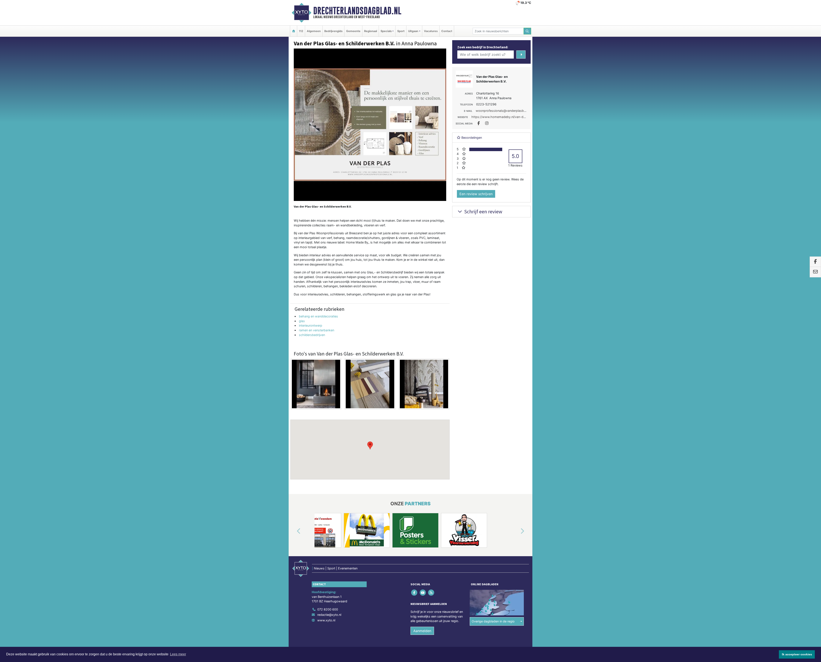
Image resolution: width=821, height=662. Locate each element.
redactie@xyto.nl (329, 614)
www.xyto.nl (326, 620)
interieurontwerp (310, 325)
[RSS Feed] (431, 592)
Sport (401, 31)
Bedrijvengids (333, 31)
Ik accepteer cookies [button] (797, 654)
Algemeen (314, 31)
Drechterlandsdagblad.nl (357, 11)
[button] (370, 445)
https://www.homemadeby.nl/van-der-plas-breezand (509, 117)
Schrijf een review (482, 211)
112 (301, 31)
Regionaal (370, 31)
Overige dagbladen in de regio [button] (493, 621)
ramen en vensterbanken (316, 330)
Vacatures (431, 31)
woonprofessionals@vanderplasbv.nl (502, 110)
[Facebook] (414, 592)
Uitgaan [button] (413, 31)
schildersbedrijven (312, 335)
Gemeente (353, 31)
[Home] (293, 31)
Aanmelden (422, 631)
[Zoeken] (527, 31)
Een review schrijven (476, 194)
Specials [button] (386, 31)
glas (302, 321)
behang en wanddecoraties (318, 316)
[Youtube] (423, 592)
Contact (446, 31)
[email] (815, 272)
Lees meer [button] (178, 654)
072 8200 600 (327, 609)
